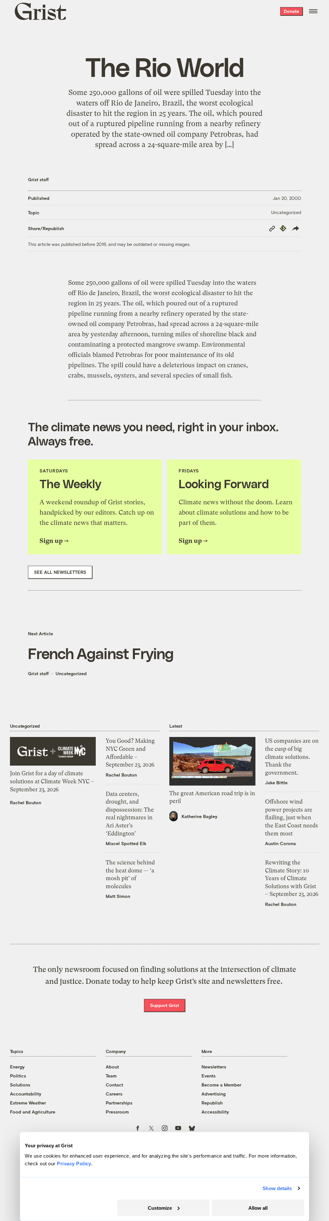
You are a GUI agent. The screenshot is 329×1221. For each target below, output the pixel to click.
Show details (277, 1188)
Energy (17, 1066)
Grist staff (38, 179)
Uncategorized (286, 212)
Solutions (20, 1084)
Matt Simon (118, 896)
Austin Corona (280, 843)
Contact (114, 1084)
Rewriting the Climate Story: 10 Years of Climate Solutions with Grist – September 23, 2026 (291, 878)
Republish (212, 1102)
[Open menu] (313, 11)
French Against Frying (100, 653)
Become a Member (221, 1084)
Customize (160, 1207)
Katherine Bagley (200, 816)
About (112, 1066)
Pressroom (117, 1111)
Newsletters (213, 1066)
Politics (18, 1075)
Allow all (258, 1207)
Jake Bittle (276, 782)
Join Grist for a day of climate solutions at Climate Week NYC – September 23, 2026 (52, 781)
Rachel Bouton (25, 802)
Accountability (25, 1093)
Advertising (213, 1093)
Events (208, 1075)
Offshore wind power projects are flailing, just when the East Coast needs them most (291, 817)
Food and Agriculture (32, 1111)
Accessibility (215, 1111)
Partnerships (119, 1102)
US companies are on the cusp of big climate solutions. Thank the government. (292, 757)
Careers (114, 1093)
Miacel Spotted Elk (126, 843)
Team (111, 1075)
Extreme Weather (28, 1102)
